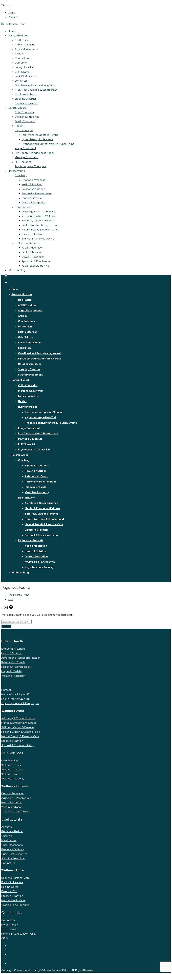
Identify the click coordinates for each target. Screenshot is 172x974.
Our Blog (6, 835)
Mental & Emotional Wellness (39, 216)
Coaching (21, 175)
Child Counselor (24, 112)
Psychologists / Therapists (30, 166)
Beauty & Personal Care (15, 877)
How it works (8, 840)
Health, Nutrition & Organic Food (41, 225)
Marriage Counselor (26, 157)
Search (6, 626)
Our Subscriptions (12, 844)
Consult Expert (17, 107)
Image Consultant (25, 148)
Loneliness (21, 80)
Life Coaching (9, 760)
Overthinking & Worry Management (35, 85)
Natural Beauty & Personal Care (40, 229)
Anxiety (19, 53)
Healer (19, 125)
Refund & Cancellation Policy (18, 933)
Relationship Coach (33, 189)
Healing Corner (10, 886)
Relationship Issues (26, 94)
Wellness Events (11, 765)
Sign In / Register (14, 579)
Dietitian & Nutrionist (27, 116)
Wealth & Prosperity (33, 202)
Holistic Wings (16, 170)
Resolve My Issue (18, 35)
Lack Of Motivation (26, 76)
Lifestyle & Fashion (32, 234)
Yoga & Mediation (11, 807)
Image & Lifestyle (32, 198)
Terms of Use (9, 929)
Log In (11, 12)
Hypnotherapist (24, 130)
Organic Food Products (15, 904)
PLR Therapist (23, 161)
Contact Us (8, 863)
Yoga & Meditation (32, 247)
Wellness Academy (12, 778)
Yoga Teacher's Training (15, 811)
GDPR (4, 938)
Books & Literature (12, 882)
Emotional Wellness (33, 179)
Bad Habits (21, 40)
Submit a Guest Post (13, 858)
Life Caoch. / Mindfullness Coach (35, 152)
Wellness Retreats (12, 769)
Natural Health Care (13, 900)
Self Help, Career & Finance (38, 220)
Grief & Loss (22, 71)
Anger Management (26, 49)
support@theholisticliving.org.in (20, 703)
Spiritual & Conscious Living (38, 238)
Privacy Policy (9, 924)
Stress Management (26, 103)
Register (13, 17)
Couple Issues (23, 58)
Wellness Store (10, 774)
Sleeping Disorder (25, 98)
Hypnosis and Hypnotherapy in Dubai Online (48, 143)
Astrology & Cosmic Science (38, 211)
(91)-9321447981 (19, 698)
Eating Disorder (24, 67)
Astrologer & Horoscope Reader (20, 657)
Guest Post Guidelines (14, 854)
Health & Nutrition (32, 184)
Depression (21, 62)
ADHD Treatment (25, 44)
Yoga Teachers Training (35, 265)
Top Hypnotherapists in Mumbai (40, 134)
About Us (6, 826)
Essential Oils (9, 891)
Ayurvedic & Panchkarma (36, 261)
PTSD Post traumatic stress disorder (36, 89)
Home (11, 31)
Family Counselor (25, 121)
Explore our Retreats (27, 243)
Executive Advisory (12, 849)
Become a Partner (12, 831)
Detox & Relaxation (33, 256)
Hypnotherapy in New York (37, 139)
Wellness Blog (16, 270)
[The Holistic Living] (13, 24)
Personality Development (37, 193)
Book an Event (23, 207)
